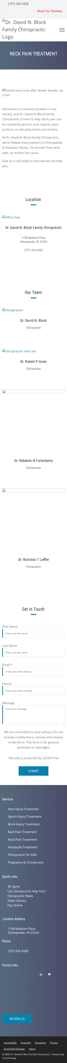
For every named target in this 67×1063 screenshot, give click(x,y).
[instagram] (7, 979)
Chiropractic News (19, 895)
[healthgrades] (52, 974)
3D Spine (13, 886)
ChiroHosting (9, 1057)
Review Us (17, 1018)
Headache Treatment (23, 847)
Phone (6, 684)
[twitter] (25, 974)
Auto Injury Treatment (23, 809)
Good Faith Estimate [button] (14, 1048)
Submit (33, 771)
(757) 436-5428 (17, 4)
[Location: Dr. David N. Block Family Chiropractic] (33, 217)
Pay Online (14, 904)
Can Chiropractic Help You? (26, 891)
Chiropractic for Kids (22, 855)
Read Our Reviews (49, 11)
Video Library (16, 900)
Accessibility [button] (10, 1041)
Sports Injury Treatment (25, 817)
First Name (9, 627)
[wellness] (43, 974)
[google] (7, 974)
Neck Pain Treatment (22, 840)
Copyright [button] (26, 1041)
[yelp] (34, 974)
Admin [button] (32, 1048)
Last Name (9, 646)
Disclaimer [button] (40, 1041)
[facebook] (16, 974)
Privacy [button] (54, 1041)
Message (8, 703)
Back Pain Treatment (22, 832)
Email (7, 665)
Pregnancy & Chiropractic (26, 862)
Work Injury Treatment (24, 824)
